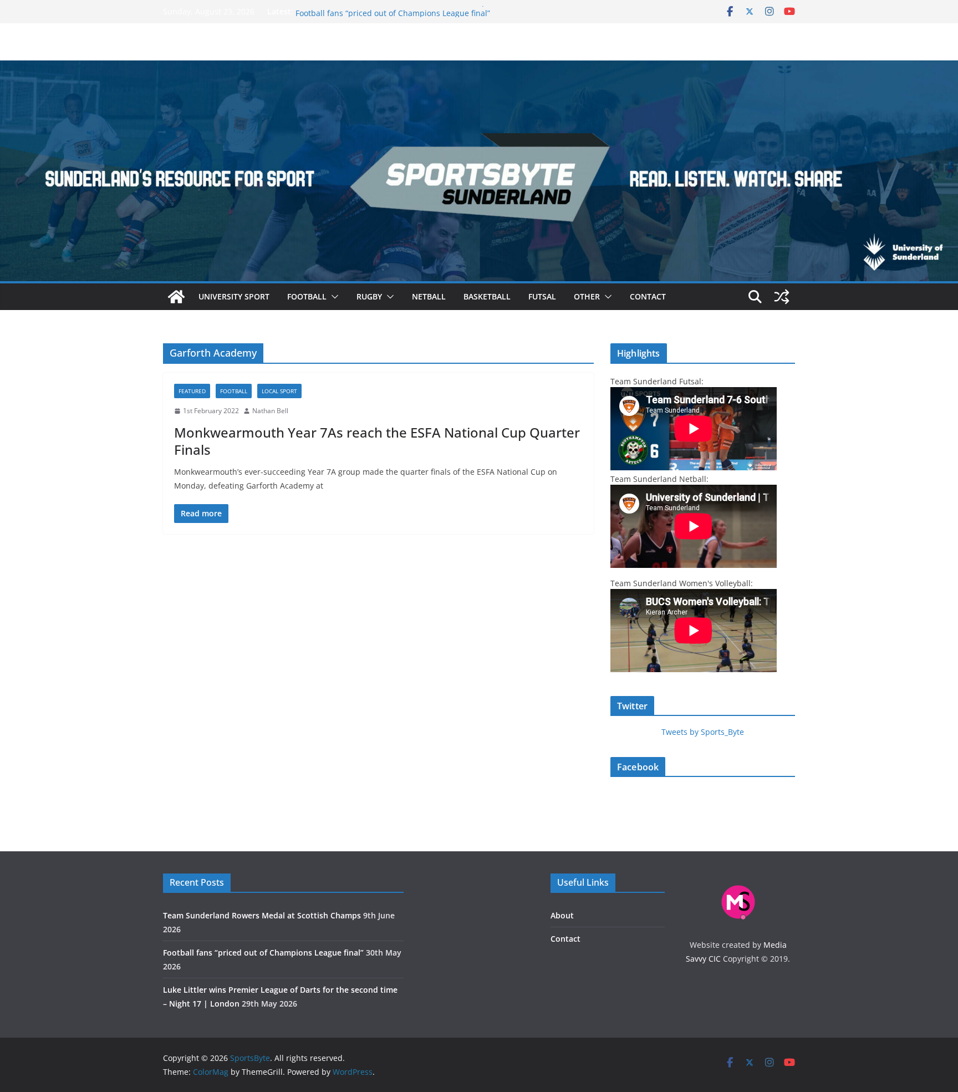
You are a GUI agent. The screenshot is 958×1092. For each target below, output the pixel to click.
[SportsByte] (176, 296)
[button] (333, 296)
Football (307, 296)
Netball (429, 296)
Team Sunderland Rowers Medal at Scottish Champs (393, 11)
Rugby (369, 296)
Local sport (279, 391)
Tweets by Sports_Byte (702, 732)
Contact (648, 296)
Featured (192, 391)
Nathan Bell (270, 410)
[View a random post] (781, 296)
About (562, 915)
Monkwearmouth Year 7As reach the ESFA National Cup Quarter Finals (377, 441)
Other (587, 296)
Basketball (487, 296)
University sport (233, 296)
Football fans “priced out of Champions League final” (263, 952)
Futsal (542, 296)
